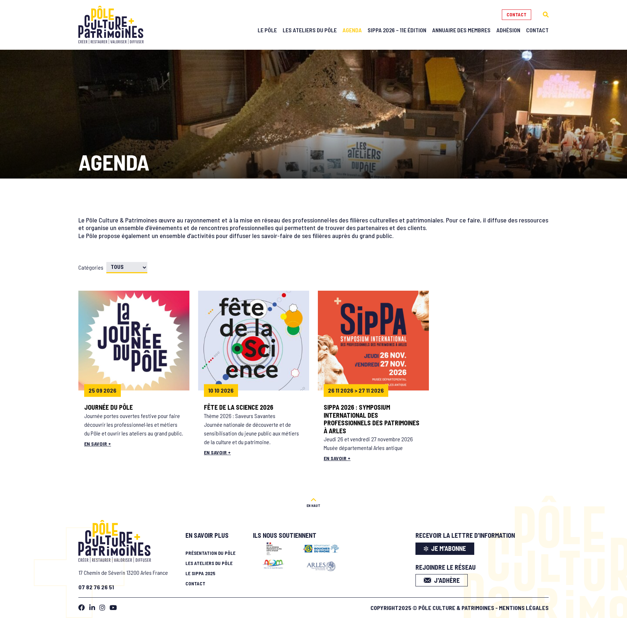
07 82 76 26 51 (96, 587)
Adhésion (508, 29)
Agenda (352, 29)
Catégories (90, 267)
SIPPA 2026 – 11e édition (397, 29)
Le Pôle (267, 29)
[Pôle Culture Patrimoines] (111, 25)
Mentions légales (524, 607)
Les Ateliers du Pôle (310, 29)
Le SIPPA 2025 (200, 573)
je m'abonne (448, 548)
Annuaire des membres (461, 29)
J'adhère (447, 580)
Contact (516, 14)
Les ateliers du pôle (209, 563)
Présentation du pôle (210, 553)
